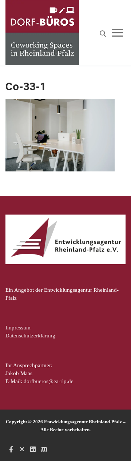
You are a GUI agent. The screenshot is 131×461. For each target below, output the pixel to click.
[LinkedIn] (33, 449)
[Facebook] (11, 449)
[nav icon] (119, 33)
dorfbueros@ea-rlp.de (49, 381)
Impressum (18, 328)
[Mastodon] (44, 449)
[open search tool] (103, 33)
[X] (21, 449)
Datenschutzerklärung (30, 336)
